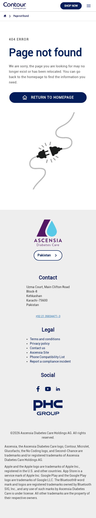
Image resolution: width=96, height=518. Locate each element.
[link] (14, 5)
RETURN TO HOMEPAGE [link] (52, 97)
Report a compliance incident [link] (50, 361)
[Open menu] (89, 5)
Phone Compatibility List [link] (47, 357)
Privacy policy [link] (40, 343)
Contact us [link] (37, 348)
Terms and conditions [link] (45, 339)
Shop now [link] (71, 5)
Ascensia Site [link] (39, 352)
